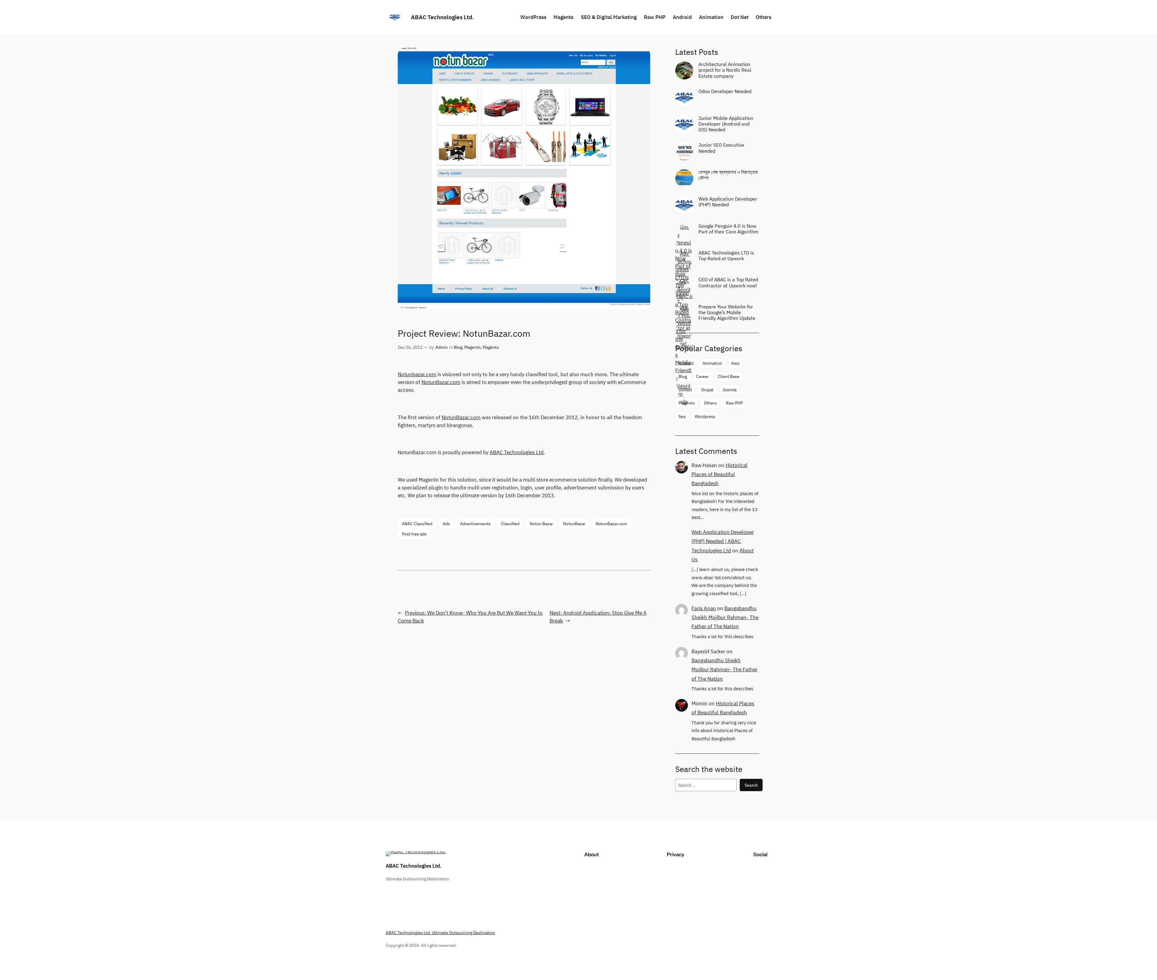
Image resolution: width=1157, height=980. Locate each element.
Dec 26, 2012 (410, 347)
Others (710, 403)
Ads (446, 523)
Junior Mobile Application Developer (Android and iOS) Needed (725, 124)
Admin (441, 347)
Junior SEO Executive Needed (721, 148)
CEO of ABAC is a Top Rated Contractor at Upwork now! (728, 282)
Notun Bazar (541, 523)
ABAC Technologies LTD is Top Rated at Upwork (726, 255)
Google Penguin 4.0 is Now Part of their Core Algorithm (728, 229)
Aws (735, 363)
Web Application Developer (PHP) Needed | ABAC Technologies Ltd (722, 541)
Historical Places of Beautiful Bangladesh (719, 474)
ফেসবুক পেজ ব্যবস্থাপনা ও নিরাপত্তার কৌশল (727, 175)
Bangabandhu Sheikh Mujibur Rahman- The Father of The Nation (724, 617)
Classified (510, 523)
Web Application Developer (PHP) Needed (727, 202)
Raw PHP (734, 403)
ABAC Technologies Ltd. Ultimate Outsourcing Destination (440, 932)
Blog (458, 347)
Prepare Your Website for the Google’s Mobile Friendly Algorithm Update (726, 312)
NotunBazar (574, 523)
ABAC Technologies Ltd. (442, 17)
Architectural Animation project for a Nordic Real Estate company (724, 70)
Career (702, 376)
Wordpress (705, 416)
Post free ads (414, 534)
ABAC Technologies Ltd (517, 452)
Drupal (707, 389)
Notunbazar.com (417, 374)
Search (751, 785)
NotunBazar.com (441, 382)
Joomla (729, 389)
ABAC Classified (417, 523)
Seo (682, 416)
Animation (712, 363)
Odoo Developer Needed (724, 91)
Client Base (728, 376)
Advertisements (475, 523)
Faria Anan (703, 608)
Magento (472, 347)
